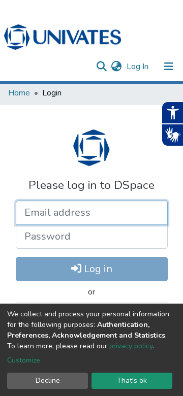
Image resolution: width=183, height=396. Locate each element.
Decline (48, 380)
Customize (23, 360)
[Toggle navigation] (169, 66)
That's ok (132, 380)
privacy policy (130, 346)
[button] (116, 66)
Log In (138, 66)
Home (19, 92)
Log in (96, 269)
